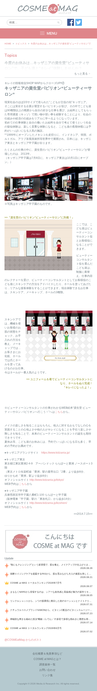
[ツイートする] (78, 22)
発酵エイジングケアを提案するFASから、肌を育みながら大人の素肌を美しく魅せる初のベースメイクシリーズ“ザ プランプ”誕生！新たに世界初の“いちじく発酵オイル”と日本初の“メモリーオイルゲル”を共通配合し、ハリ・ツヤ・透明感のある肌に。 (51, 574)
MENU (48, 33)
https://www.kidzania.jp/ (55, 452)
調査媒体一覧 (47, 664)
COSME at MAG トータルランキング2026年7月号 (36, 583)
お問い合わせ (47, 670)
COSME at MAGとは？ (47, 659)
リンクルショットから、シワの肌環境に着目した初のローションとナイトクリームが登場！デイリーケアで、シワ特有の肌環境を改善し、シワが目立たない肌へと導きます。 (51, 601)
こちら (59, 411)
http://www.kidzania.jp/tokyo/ (47, 479)
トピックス (21, 43)
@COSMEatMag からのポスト (23, 639)
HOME (8, 43)
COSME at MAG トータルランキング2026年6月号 (36, 628)
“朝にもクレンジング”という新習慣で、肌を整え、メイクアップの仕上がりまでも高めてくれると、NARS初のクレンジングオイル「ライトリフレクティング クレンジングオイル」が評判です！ (51, 564)
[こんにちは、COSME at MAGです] (48, 552)
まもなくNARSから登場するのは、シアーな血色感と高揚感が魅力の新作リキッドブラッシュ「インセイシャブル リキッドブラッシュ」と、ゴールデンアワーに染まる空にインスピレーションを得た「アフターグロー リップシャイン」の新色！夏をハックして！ (51, 592)
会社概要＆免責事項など (47, 653)
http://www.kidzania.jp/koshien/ (48, 503)
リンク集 (47, 675)
